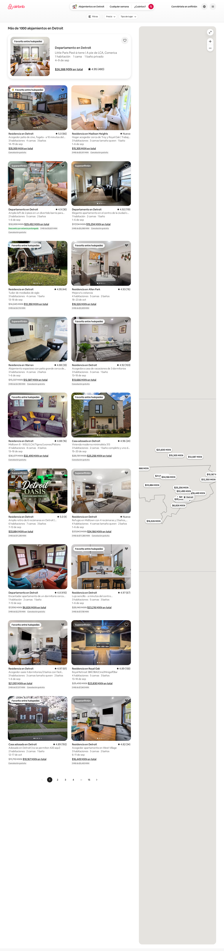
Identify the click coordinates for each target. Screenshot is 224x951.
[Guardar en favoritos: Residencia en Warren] (62, 321)
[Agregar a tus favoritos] (124, 40)
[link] (42, 779)
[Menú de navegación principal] (213, 6)
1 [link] (49, 779)
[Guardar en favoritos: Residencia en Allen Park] (126, 245)
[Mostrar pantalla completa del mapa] (210, 32)
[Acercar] (210, 41)
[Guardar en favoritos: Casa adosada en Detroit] (126, 396)
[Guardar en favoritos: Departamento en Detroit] (62, 165)
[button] (69, 69)
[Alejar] (210, 48)
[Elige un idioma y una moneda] (204, 6)
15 (89, 779)
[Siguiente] (97, 779)
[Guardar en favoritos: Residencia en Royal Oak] (126, 624)
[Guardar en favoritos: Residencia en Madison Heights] (126, 89)
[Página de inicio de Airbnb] (16, 6)
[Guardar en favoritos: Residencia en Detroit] (62, 89)
